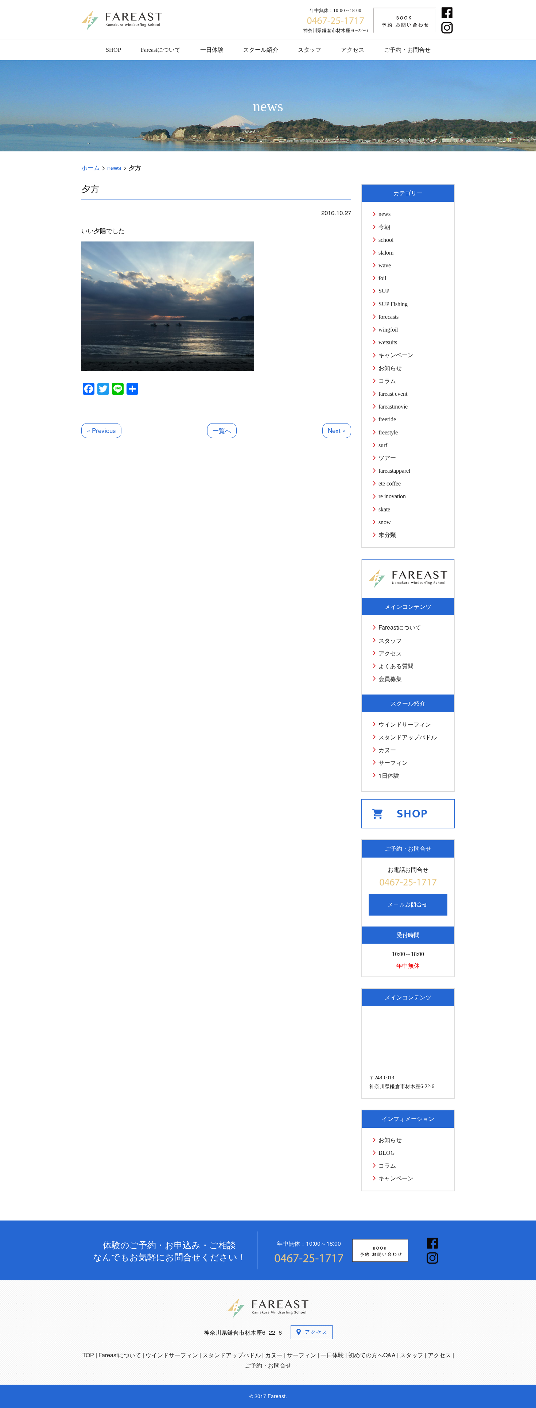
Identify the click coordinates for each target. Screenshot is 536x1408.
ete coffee (389, 483)
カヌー (387, 750)
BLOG (386, 1153)
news (384, 214)
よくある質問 (395, 666)
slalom (385, 253)
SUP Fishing (393, 304)
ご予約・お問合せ (407, 50)
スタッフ (309, 50)
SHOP (113, 50)
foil (382, 278)
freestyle (388, 432)
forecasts (388, 317)
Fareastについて (160, 50)
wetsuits (387, 342)
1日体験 (388, 775)
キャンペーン (395, 355)
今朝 (384, 227)
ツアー (387, 458)
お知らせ (390, 368)
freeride (387, 419)
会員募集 (390, 678)
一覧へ (222, 430)
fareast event (392, 394)
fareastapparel (394, 471)
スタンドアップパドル (407, 737)
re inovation (392, 496)
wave (384, 265)
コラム (387, 381)
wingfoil (388, 329)
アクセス (352, 50)
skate (384, 509)
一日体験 (212, 50)
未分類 (387, 535)
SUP (383, 291)
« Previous (101, 430)
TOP (88, 1355)
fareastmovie (393, 406)
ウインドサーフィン (404, 724)
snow (384, 522)
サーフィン (393, 762)
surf (382, 445)
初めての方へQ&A (372, 1355)
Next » (337, 430)
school (385, 240)
